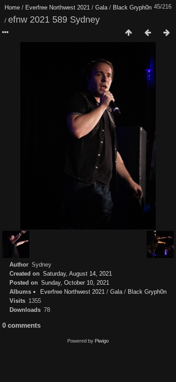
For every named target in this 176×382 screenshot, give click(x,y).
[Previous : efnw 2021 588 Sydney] (147, 33)
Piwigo (102, 341)
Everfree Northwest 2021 (57, 7)
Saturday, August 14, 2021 (77, 273)
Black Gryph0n (132, 7)
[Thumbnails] (128, 33)
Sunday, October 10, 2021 (75, 282)
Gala (101, 7)
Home (12, 7)
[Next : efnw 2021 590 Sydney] (166, 33)
